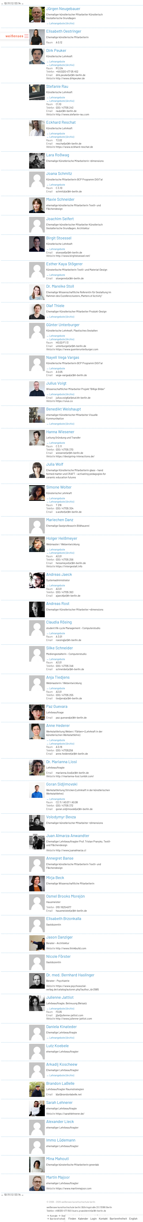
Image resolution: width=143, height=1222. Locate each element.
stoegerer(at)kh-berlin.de (70, 278)
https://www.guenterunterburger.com (77, 349)
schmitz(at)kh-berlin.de (69, 191)
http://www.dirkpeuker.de (70, 78)
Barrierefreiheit (118, 1218)
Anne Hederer (58, 725)
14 (19, 3)
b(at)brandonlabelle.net (69, 1094)
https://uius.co (64, 400)
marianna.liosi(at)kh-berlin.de (72, 772)
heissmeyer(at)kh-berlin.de (71, 563)
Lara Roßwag (57, 154)
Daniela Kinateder (61, 1026)
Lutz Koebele (57, 1045)
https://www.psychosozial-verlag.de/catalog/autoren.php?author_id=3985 (72, 987)
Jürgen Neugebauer (63, 8)
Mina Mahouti (57, 1158)
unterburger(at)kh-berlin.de (71, 345)
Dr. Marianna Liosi (61, 761)
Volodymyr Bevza (61, 816)
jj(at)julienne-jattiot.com (69, 1015)
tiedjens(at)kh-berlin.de (69, 698)
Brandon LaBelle (60, 1083)
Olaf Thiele (55, 305)
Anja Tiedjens (58, 677)
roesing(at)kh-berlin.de (68, 640)
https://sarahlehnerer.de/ (70, 1113)
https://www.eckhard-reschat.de (74, 146)
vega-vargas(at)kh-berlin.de (71, 375)
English (133, 1218)
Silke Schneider (59, 647)
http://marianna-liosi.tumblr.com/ (75, 776)
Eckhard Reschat (61, 122)
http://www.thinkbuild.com (71, 948)
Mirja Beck (55, 877)
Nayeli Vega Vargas (62, 357)
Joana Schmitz (59, 173)
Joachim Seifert (60, 218)
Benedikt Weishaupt (63, 408)
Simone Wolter (59, 487)
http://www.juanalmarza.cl (71, 850)
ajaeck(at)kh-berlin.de (68, 595)
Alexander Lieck (60, 1121)
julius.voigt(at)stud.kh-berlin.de (73, 397)
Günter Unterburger (63, 324)
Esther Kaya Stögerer (64, 263)
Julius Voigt (56, 383)
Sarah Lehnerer (59, 1102)
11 (9, 3)
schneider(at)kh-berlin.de (70, 669)
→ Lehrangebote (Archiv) (60, 23)
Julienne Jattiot (60, 997)
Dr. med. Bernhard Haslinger (70, 974)
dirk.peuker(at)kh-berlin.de (70, 75)
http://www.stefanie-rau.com (72, 114)
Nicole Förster (58, 956)
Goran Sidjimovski (61, 784)
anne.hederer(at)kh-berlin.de (72, 753)
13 (16, 3)
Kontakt (103, 1218)
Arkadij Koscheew (61, 1064)
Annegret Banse (59, 858)
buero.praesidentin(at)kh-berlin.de (89, 1210)
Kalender (83, 1218)
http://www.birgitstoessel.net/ (73, 255)
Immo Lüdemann (60, 1140)
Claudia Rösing (59, 622)
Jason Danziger (59, 937)
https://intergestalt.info (69, 566)
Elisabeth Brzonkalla (63, 918)
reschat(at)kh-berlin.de (68, 143)
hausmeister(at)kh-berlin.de (71, 910)
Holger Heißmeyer (61, 538)
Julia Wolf (54, 464)
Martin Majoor (58, 1177)
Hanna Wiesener (60, 431)
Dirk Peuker (56, 50)
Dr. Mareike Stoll (60, 286)
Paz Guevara (56, 706)
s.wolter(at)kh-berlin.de (69, 511)
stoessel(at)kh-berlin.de (69, 252)
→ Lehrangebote (55, 61)
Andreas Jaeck (59, 574)
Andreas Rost (57, 603)
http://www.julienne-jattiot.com (74, 1018)
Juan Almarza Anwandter (67, 835)
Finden (72, 1218)
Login (93, 1218)
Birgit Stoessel (58, 237)
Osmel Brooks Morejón (65, 896)
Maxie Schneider (60, 199)
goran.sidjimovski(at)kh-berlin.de (74, 809)
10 (5, 3)
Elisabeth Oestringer (63, 31)
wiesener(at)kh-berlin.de (69, 452)
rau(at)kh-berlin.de (66, 110)
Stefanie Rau (57, 86)
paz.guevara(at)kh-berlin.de (71, 717)
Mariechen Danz (59, 519)
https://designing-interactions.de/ (75, 456)
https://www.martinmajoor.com (73, 1188)
